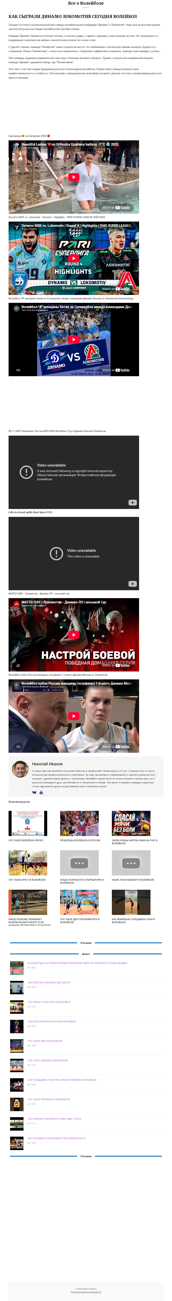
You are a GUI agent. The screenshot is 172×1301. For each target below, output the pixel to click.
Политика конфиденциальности (86, 1291)
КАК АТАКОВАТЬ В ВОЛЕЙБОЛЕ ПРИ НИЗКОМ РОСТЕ (57, 1138)
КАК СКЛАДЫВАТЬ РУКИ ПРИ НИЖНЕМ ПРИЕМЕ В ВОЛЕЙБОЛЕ (62, 1079)
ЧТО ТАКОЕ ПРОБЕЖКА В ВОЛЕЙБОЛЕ (49, 1099)
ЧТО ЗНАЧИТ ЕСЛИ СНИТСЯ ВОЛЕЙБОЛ (49, 1002)
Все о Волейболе (86, 3)
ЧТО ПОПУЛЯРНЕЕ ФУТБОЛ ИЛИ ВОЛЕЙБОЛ (52, 1021)
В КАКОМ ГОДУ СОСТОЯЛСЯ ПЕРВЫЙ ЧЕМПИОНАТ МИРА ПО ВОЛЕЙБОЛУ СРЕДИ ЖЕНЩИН (77, 963)
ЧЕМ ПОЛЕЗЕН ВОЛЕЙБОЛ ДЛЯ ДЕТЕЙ (49, 982)
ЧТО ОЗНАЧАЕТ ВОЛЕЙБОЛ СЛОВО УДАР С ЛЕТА (54, 1118)
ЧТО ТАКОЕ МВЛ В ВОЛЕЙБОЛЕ (45, 1040)
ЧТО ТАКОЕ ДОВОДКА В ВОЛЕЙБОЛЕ (48, 1060)
